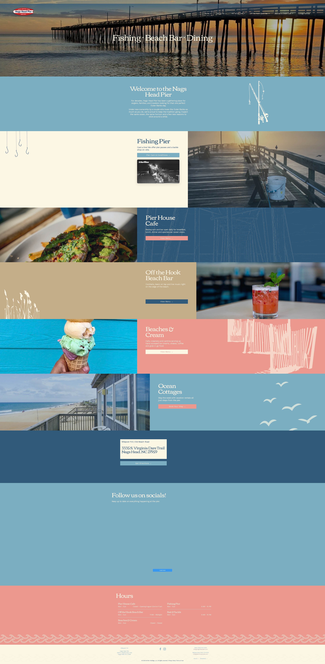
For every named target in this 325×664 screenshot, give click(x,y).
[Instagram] (164, 649)
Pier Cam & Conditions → (158, 155)
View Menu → (166, 238)
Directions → (204, 658)
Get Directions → (143, 463)
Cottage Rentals (304, 13)
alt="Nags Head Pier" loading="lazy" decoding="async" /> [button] (157, 176)
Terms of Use (180, 660)
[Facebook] (160, 649)
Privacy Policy (172, 660)
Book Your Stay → (177, 406)
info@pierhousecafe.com (200, 654)
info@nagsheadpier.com (200, 649)
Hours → (196, 658)
